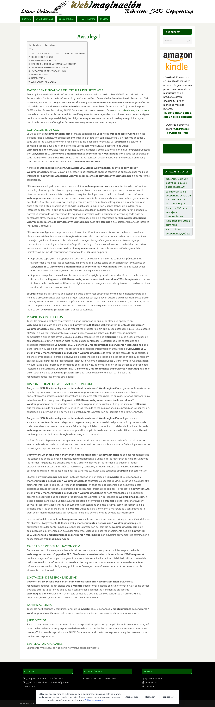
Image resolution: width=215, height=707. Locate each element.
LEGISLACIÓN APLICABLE (43, 81)
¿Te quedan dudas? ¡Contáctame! (44, 678)
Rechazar (150, 697)
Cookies (149, 686)
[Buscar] (188, 40)
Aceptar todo (132, 697)
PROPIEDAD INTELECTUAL (44, 60)
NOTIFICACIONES (39, 74)
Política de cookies (94, 700)
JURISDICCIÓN (38, 78)
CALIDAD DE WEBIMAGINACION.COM (49, 67)
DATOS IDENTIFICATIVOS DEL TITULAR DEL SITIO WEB (58, 53)
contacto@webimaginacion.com (131, 110)
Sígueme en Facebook (172, 148)
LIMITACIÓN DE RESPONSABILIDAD (48, 71)
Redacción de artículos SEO (100, 678)
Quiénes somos (153, 678)
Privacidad (150, 682)
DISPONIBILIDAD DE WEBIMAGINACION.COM (53, 64)
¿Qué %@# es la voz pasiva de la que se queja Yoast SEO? (177, 182)
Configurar (167, 697)
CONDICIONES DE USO (42, 57)
